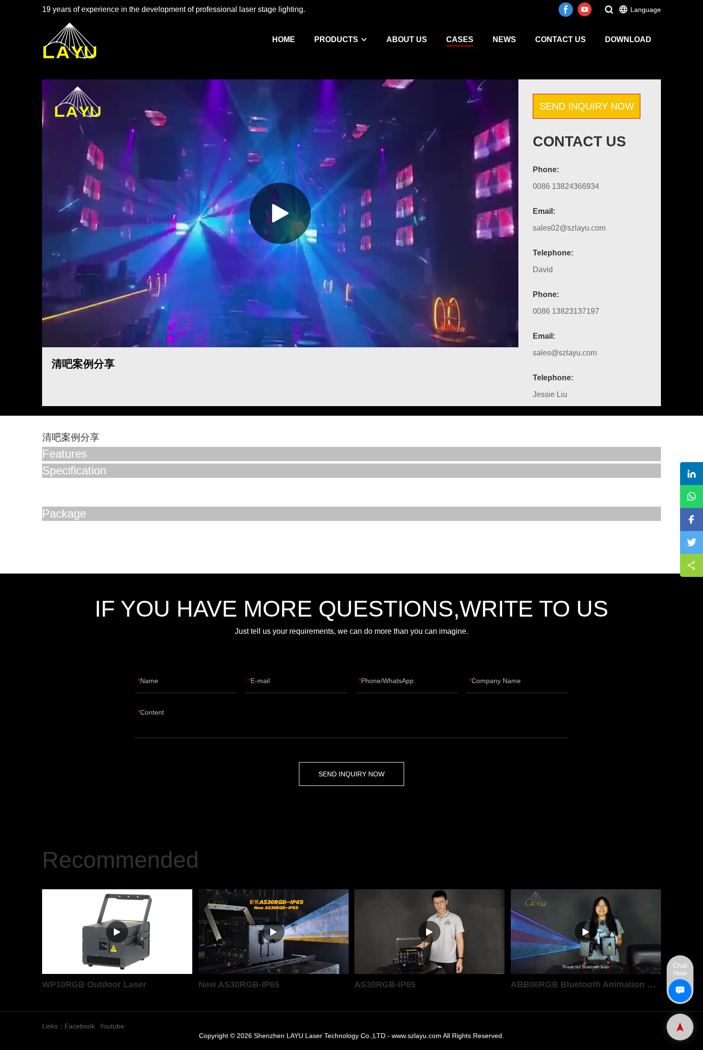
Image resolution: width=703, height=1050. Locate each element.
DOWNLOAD (628, 39)
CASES (459, 39)
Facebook (80, 1026)
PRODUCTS (336, 39)
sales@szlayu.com (565, 353)
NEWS (504, 39)
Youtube (111, 1026)
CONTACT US (560, 39)
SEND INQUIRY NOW (586, 106)
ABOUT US (406, 39)
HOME (283, 39)
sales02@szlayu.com (569, 228)
